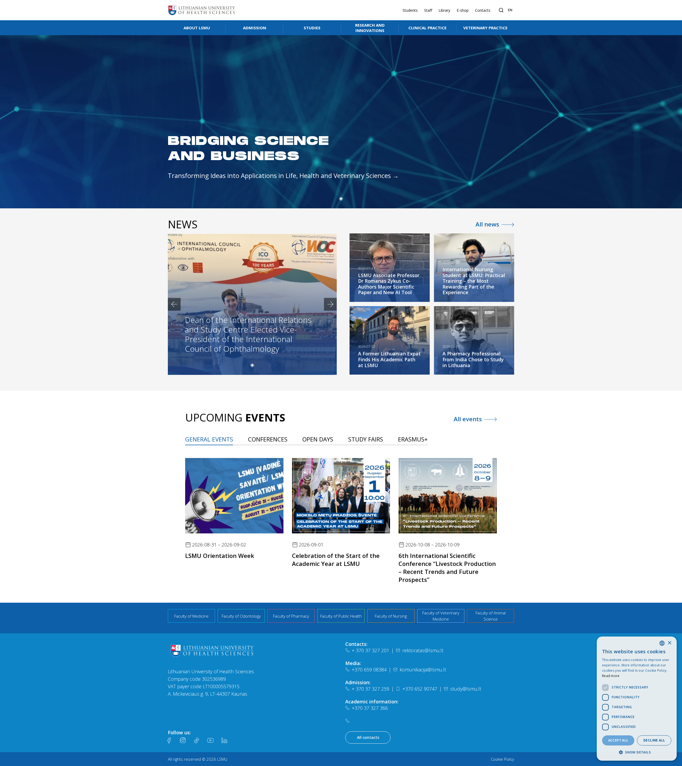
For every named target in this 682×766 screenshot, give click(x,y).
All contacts (368, 737)
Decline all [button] (654, 740)
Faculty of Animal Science (491, 616)
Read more (611, 676)
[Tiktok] (196, 740)
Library (444, 10)
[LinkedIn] (224, 740)
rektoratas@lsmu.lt (422, 650)
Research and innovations (370, 27)
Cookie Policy (502, 759)
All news (487, 224)
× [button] (669, 643)
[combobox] (662, 643)
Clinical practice (427, 27)
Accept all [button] (618, 740)
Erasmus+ (413, 439)
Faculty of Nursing (391, 616)
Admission (254, 27)
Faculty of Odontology (241, 616)
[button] (341, 199)
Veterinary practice (485, 27)
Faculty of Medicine (191, 616)
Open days (317, 439)
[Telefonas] (348, 721)
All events (468, 419)
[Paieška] (501, 10)
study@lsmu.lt (465, 689)
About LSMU (197, 27)
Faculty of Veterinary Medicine (440, 616)
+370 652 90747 (419, 689)
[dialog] (637, 699)
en (510, 9)
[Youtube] (210, 740)
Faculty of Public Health (341, 616)
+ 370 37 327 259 (370, 689)
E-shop (463, 10)
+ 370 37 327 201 (370, 650)
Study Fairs (365, 439)
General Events (209, 439)
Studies (312, 27)
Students (410, 10)
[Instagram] (183, 740)
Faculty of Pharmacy (291, 616)
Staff (428, 10)
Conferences (267, 439)
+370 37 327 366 (370, 708)
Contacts (482, 10)
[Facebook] (169, 740)
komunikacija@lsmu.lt (423, 669)
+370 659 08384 (369, 669)
